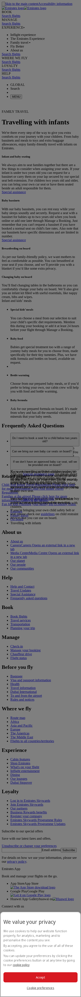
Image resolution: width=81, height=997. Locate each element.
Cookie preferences (40, 988)
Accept (40, 977)
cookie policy (21, 965)
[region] (40, 954)
